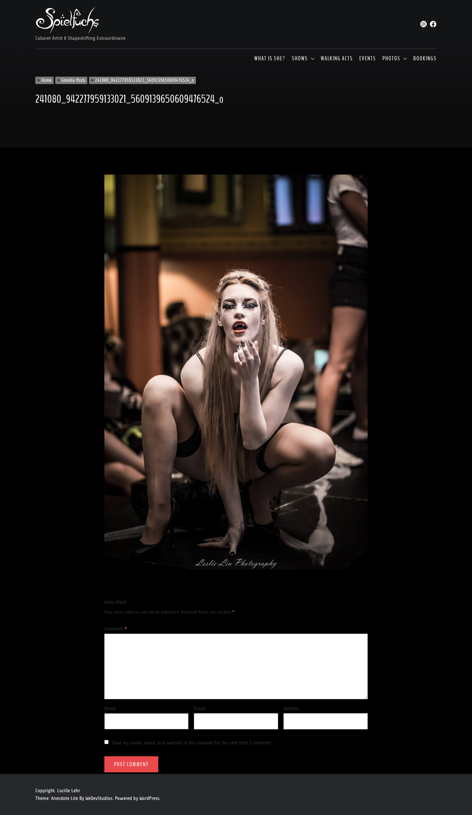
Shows (300, 58)
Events (367, 58)
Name (110, 708)
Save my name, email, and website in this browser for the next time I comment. (192, 743)
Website (291, 708)
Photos (391, 58)
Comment (115, 629)
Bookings (425, 58)
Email (199, 708)
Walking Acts (337, 58)
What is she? (269, 58)
